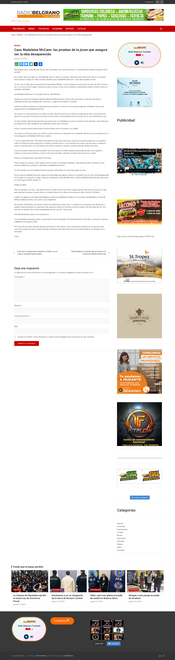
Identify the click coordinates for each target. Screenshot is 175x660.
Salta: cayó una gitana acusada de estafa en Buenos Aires (106, 597)
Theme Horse (41, 656)
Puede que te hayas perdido (28, 566)
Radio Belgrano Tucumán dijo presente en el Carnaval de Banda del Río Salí (88, 252)
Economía (57, 29)
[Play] (137, 63)
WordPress (68, 656)
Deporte (70, 29)
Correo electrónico (22, 316)
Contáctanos (149, 2)
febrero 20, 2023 (20, 59)
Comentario (19, 277)
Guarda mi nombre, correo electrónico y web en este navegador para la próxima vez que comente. (56, 337)
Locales (82, 29)
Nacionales (19, 29)
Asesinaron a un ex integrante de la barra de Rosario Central (67, 597)
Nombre (18, 305)
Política (120, 544)
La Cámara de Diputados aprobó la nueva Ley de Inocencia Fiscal (29, 598)
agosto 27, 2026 (19, 604)
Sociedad (120, 550)
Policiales (43, 29)
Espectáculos (122, 529)
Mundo (31, 29)
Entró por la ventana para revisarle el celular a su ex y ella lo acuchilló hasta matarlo (37, 252)
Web (16, 326)
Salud (119, 547)
